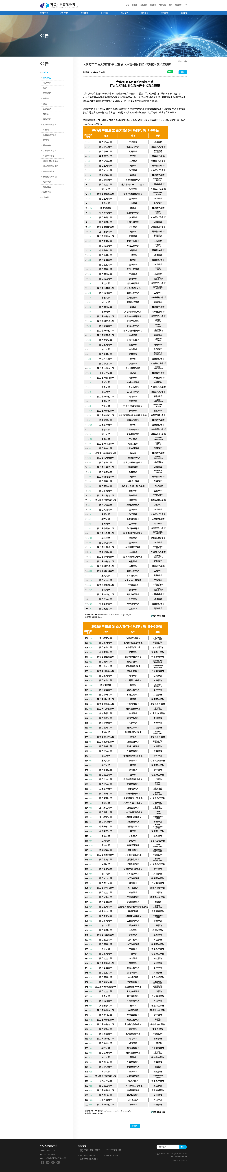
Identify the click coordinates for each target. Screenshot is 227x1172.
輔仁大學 (178, 5)
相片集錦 (45, 197)
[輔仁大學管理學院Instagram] (53, 1162)
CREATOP (183, 1160)
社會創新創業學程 (50, 166)
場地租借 (162, 5)
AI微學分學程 (48, 156)
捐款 (170, 5)
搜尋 (182, 1147)
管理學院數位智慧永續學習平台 (90, 1151)
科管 (45, 88)
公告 (127, 5)
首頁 (179, 61)
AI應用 (46, 130)
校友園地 (153, 5)
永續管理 (47, 109)
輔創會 (46, 114)
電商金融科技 (49, 171)
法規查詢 (143, 5)
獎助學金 (47, 83)
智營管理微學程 (49, 135)
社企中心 (47, 145)
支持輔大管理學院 (50, 177)
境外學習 (47, 182)
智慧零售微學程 (49, 125)
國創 (45, 104)
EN (186, 5)
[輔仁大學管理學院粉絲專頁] (42, 1162)
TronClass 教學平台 (113, 1150)
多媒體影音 (46, 192)
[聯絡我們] (58, 1162)
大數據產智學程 (49, 151)
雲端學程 (47, 119)
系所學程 (64, 13)
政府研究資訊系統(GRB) (89, 1159)
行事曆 (134, 5)
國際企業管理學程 (50, 161)
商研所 (46, 140)
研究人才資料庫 (112, 1155)
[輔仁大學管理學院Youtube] (47, 1162)
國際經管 (47, 93)
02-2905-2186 (49, 1154)
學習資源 (104, 13)
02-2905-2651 (49, 1151)
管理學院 (47, 78)
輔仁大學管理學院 (59, 5)
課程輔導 (47, 187)
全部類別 (45, 73)
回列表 (135, 1126)
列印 (182, 72)
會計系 (46, 99)
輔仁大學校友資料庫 (87, 1155)
